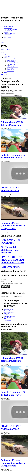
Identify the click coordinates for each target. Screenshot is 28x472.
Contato (5, 72)
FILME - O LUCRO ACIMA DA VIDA (11, 189)
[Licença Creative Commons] (5, 287)
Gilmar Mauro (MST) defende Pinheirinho (12, 123)
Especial (6, 32)
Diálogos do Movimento (9, 33)
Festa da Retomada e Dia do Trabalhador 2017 (13, 156)
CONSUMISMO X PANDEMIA (10, 241)
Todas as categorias (11, 59)
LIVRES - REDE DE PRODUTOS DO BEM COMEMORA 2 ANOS (12, 260)
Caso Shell (9, 30)
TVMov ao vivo (7, 36)
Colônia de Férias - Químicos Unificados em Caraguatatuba (13, 226)
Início (5, 54)
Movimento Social (8, 28)
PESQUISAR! (18, 95)
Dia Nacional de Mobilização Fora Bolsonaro (10, 250)
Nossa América (7, 37)
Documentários (7, 34)
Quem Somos (7, 56)
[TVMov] (3, 49)
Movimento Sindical (8, 26)
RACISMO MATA (10, 267)
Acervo (5, 57)
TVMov (2, 74)
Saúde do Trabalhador (12, 29)
